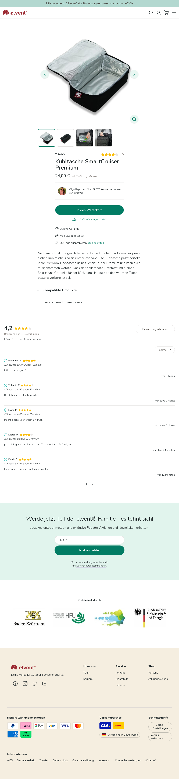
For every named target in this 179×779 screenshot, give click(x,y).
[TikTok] (35, 683)
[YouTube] (45, 683)
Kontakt (120, 672)
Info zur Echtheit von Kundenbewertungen (23, 339)
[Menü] (174, 12)
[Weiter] (134, 74)
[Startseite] (15, 12)
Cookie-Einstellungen (160, 726)
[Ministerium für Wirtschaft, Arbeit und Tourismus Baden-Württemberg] (29, 617)
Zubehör (60, 154)
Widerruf (150, 760)
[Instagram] (25, 683)
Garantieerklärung (83, 760)
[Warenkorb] (166, 12)
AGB (10, 760)
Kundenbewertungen (128, 760)
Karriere (88, 679)
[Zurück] (45, 74)
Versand (153, 672)
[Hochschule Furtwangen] (69, 617)
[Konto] (158, 12)
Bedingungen (96, 243)
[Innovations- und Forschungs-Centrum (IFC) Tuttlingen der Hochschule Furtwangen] (110, 617)
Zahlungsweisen (158, 679)
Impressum (104, 760)
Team (86, 672)
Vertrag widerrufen (157, 736)
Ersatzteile (122, 679)
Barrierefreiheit (26, 760)
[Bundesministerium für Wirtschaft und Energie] (150, 617)
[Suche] (151, 12)
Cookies (44, 760)
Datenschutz (60, 760)
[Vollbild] (89, 74)
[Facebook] (15, 683)
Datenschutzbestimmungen (91, 565)
